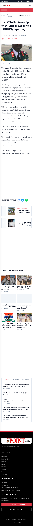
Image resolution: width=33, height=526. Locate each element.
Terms (19, 522)
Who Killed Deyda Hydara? (9, 487)
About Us (4, 482)
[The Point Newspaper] (21, 1)
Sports (3, 464)
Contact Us (4, 485)
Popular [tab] (16, 379)
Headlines (4, 456)
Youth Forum (5, 474)
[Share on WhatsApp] (26, 200)
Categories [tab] (26, 379)
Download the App (17, 504)
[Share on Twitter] (22, 200)
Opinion (3, 469)
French (3, 467)
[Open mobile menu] (30, 5)
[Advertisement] (16, 176)
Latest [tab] (6, 379)
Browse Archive (16, 509)
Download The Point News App (10, 490)
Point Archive (28, 1)
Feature (3, 472)
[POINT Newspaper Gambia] (18, 1)
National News (5, 459)
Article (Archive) (10, 15)
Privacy (14, 522)
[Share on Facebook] (19, 200)
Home (3, 16)
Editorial (3, 461)
